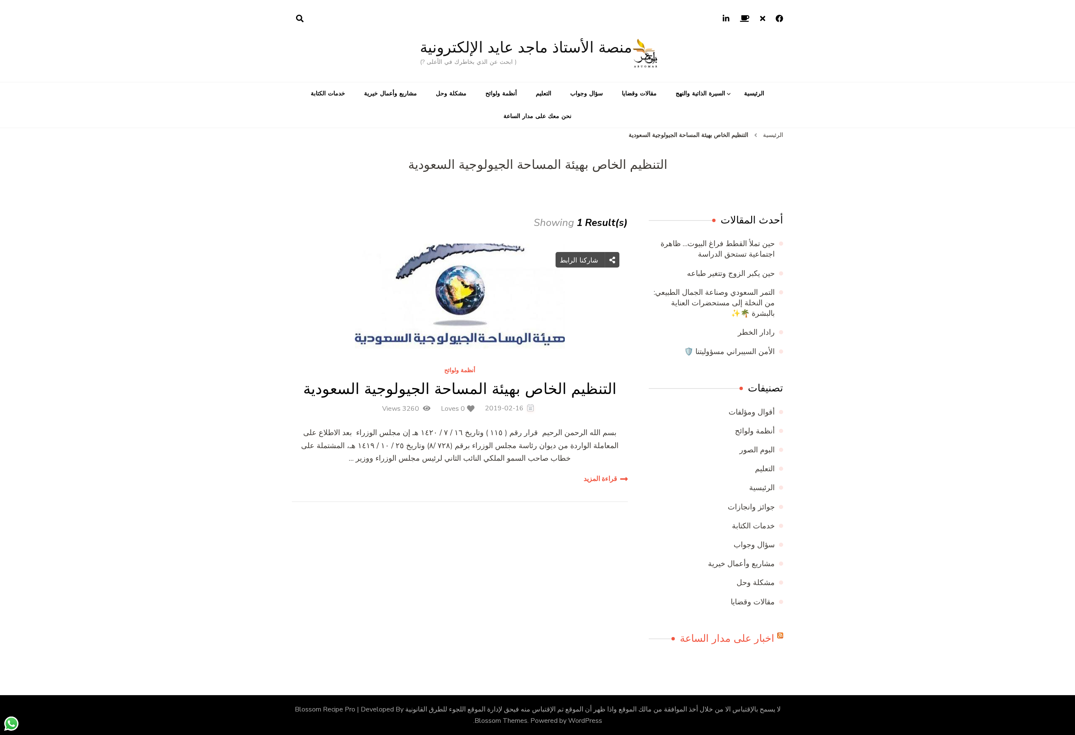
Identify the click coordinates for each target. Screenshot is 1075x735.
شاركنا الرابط (580, 260)
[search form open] (300, 19)
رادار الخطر (756, 332)
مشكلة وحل (451, 93)
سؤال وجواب (586, 93)
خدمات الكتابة (328, 93)
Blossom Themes (501, 720)
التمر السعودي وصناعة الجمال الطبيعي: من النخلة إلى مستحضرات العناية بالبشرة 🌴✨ (714, 302)
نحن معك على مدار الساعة (537, 116)
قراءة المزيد (600, 478)
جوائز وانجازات (751, 507)
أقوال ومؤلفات (752, 412)
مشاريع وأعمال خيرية (390, 93)
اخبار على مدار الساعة (727, 638)
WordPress (585, 720)
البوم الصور (757, 450)
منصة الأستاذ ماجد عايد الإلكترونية (526, 47)
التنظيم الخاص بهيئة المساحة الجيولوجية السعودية (459, 389)
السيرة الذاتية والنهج (700, 93)
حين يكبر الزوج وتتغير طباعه (731, 273)
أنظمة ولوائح (501, 93)
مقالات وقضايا (639, 93)
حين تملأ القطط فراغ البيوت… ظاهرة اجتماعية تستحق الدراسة (718, 249)
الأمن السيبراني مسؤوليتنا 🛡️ (729, 351)
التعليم (543, 93)
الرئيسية (754, 93)
